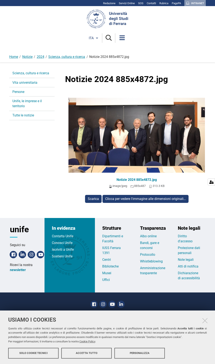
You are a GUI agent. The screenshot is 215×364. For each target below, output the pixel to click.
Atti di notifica (188, 266)
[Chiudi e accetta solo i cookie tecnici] (205, 320)
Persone (18, 92)
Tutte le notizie (23, 115)
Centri (106, 260)
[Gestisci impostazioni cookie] (211, 182)
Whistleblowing (151, 261)
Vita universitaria (24, 83)
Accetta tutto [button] (86, 353)
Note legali (186, 260)
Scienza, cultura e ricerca (66, 57)
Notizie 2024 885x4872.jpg (137, 180)
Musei (106, 273)
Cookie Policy (87, 341)
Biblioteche (110, 266)
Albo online (148, 236)
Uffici (106, 280)
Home (13, 57)
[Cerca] (108, 38)
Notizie (27, 57)
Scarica (93, 199)
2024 (40, 57)
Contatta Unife (62, 236)
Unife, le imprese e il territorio (27, 103)
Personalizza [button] (139, 353)
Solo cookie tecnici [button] (33, 353)
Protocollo (147, 255)
